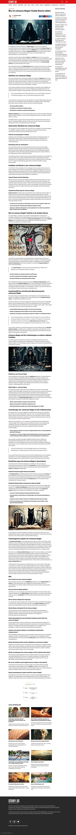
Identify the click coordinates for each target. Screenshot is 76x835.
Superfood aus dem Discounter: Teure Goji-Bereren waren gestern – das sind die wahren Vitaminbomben (60, 61)
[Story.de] (13, 1)
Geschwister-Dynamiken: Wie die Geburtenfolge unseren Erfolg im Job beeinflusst (17, 720)
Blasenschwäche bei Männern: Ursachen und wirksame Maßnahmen (60, 14)
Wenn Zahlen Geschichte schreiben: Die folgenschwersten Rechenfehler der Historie (41, 719)
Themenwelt (62, 5)
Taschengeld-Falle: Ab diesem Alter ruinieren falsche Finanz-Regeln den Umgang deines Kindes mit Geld (61, 77)
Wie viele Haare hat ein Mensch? (16, 741)
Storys (32, 5)
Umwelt (41, 5)
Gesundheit (20, 5)
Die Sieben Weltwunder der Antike (16, 784)
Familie (10, 5)
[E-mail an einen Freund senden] (44, 16)
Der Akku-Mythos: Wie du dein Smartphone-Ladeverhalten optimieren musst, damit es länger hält (61, 53)
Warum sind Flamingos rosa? (37, 784)
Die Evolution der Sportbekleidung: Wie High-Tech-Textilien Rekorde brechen (19, 762)
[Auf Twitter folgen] (18, 822)
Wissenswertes (55, 5)
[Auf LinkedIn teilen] (49, 16)
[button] (62, 2)
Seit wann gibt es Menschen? (37, 762)
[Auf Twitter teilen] (42, 16)
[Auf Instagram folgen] (14, 822)
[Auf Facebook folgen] (10, 822)
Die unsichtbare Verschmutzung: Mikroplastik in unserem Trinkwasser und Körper (60, 34)
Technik (37, 5)
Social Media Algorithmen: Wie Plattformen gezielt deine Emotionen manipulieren (61, 46)
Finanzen (15, 5)
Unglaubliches (47, 5)
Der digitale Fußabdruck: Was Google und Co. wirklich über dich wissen (60, 40)
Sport (29, 5)
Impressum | (19, 825)
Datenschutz (25, 825)
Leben (25, 5)
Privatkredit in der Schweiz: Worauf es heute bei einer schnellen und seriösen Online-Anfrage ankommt (61, 20)
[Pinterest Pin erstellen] (46, 16)
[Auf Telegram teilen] (51, 16)
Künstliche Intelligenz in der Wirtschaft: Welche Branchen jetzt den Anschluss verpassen (61, 27)
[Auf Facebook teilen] (40, 16)
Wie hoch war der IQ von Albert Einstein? (40, 741)
